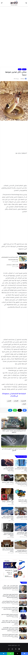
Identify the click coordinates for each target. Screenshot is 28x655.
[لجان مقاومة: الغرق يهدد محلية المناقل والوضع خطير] (21, 544)
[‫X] (20, 410)
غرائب (20, 69)
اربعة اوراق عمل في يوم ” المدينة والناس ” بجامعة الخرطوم (8, 534)
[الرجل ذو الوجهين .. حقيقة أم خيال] (7, 494)
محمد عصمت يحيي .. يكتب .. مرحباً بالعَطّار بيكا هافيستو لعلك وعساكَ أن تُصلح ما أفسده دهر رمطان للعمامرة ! (10, 587)
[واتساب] (15, 410)
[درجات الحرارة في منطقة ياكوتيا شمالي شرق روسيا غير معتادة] (21, 462)
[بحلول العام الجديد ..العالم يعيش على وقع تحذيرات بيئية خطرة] (7, 511)
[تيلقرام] (10, 410)
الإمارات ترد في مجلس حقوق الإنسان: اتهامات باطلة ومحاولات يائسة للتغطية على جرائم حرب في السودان (10, 629)
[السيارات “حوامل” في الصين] (7, 477)
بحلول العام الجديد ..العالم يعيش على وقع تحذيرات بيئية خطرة (7, 518)
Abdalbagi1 (23, 78)
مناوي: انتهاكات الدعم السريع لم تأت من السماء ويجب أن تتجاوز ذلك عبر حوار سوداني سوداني (10, 609)
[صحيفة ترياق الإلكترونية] (14, 3)
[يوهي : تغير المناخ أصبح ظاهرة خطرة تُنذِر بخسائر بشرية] (21, 527)
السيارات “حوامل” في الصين (7, 482)
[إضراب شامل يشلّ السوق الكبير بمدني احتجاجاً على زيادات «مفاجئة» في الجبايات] (23, 603)
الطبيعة (24, 69)
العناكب (16, 401)
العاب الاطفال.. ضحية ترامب (12, 264)
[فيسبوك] (24, 410)
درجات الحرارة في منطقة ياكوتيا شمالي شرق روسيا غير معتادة (21, 469)
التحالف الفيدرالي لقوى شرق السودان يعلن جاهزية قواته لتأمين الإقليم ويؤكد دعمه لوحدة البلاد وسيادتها (10, 596)
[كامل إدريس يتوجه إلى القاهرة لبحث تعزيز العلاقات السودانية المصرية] (23, 616)
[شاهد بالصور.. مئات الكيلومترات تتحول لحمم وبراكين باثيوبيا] (7, 462)
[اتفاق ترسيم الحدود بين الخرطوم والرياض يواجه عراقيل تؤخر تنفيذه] (23, 258)
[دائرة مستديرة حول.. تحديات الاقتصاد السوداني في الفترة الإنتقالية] (7, 543)
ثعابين (8, 401)
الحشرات (23, 401)
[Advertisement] (14, 22)
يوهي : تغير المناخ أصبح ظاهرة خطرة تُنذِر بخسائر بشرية (22, 534)
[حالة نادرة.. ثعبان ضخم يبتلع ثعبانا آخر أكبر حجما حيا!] (21, 478)
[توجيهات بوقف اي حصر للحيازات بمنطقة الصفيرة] (21, 511)
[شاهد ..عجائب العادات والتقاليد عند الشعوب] (21, 493)
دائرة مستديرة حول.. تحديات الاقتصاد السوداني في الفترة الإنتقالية (7, 550)
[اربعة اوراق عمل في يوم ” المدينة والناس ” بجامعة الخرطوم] (7, 527)
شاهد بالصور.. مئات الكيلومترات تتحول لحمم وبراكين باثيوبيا (8, 469)
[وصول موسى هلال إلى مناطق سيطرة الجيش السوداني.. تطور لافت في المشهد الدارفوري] (23, 623)
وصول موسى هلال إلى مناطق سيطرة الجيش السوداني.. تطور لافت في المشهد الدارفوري (9, 622)
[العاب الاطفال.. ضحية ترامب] (23, 266)
